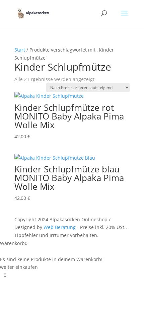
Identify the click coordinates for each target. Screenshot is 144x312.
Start (19, 50)
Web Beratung (60, 227)
